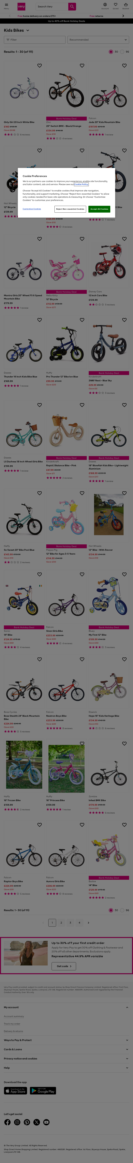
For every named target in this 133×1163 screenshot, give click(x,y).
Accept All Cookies (99, 209)
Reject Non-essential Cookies (70, 209)
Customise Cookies (32, 209)
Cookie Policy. (81, 184)
